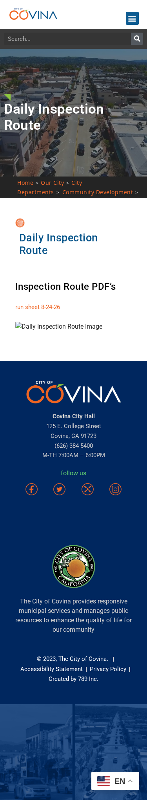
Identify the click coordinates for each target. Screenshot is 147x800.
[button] (132, 18)
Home (25, 182)
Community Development (97, 192)
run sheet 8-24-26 (37, 307)
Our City (52, 182)
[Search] (137, 39)
